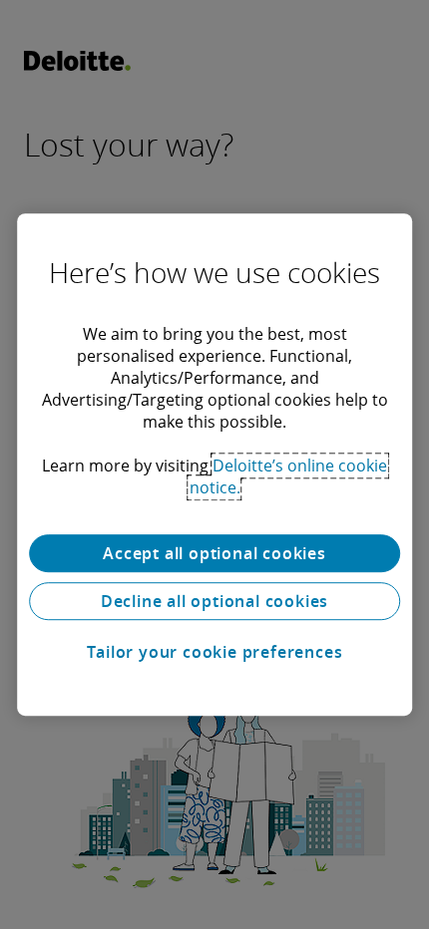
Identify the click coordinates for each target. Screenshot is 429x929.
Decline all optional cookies (214, 601)
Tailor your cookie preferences (215, 652)
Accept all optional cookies (214, 553)
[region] (214, 464)
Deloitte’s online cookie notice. (289, 476)
